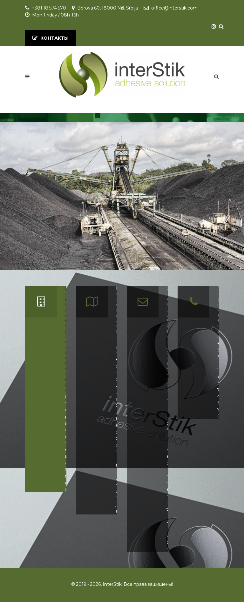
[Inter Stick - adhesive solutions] (122, 75)
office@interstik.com (174, 8)
